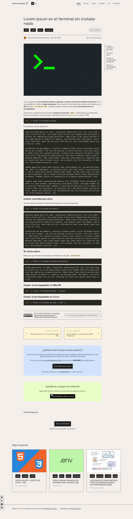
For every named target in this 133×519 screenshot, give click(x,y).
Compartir (96, 30)
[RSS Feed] (2, 497)
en (35, 3)
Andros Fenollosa (42, 38)
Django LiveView (51, 509)
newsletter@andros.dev (53, 360)
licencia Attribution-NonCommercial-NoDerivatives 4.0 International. (47, 315)
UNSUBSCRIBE (64, 372)
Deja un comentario (62, 424)
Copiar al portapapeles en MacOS (111, 60)
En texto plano (109, 54)
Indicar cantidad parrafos (109, 48)
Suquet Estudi (75, 509)
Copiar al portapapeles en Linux (111, 67)
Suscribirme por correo (62, 366)
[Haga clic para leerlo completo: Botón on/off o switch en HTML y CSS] (29, 471)
